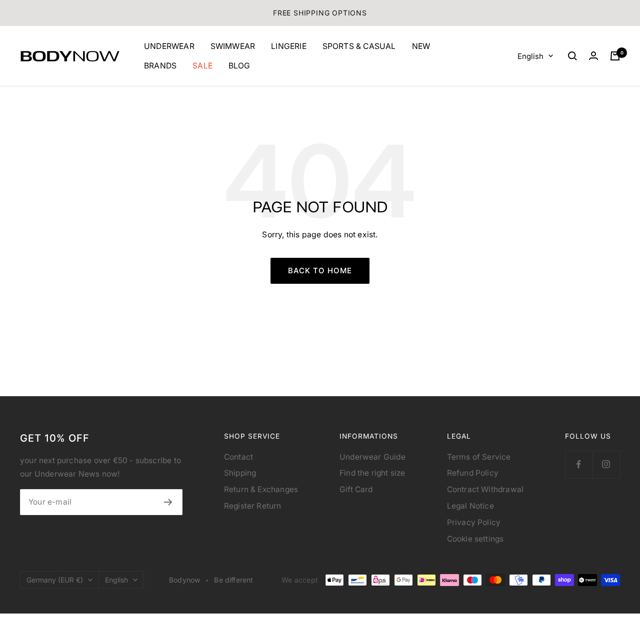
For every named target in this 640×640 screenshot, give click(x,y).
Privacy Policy (474, 522)
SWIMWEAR (233, 46)
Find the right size (373, 473)
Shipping (240, 473)
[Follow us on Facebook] (578, 464)
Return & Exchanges (261, 489)
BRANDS (160, 65)
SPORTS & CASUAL (359, 46)
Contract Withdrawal (485, 489)
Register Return (253, 506)
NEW (421, 46)
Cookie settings (475, 539)
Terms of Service (479, 457)
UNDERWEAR (169, 46)
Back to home (320, 270)
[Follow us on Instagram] (606, 464)
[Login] (593, 55)
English (531, 55)
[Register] (168, 502)
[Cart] (615, 55)
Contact (238, 457)
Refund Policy (472, 473)
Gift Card (356, 489)
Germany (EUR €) (54, 580)
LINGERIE (288, 46)
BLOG (239, 65)
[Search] (572, 55)
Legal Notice (470, 506)
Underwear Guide (373, 457)
